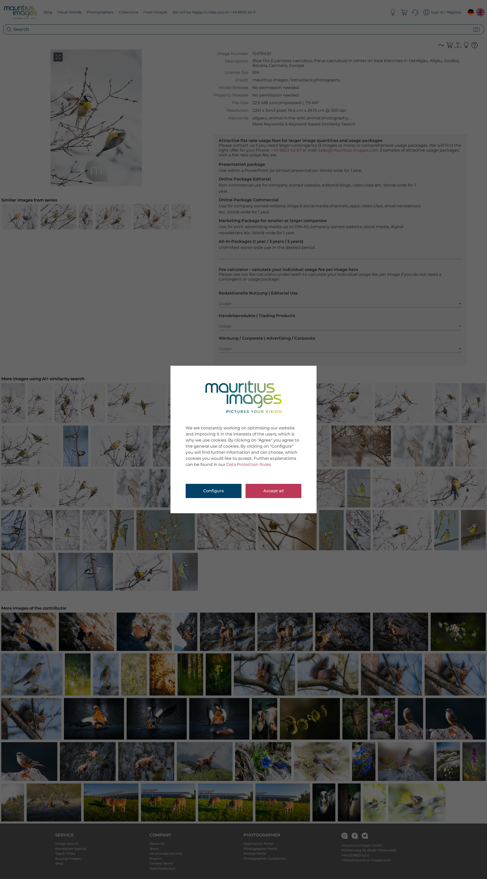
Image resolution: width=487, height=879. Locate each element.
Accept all (273, 490)
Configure (213, 490)
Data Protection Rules (248, 464)
